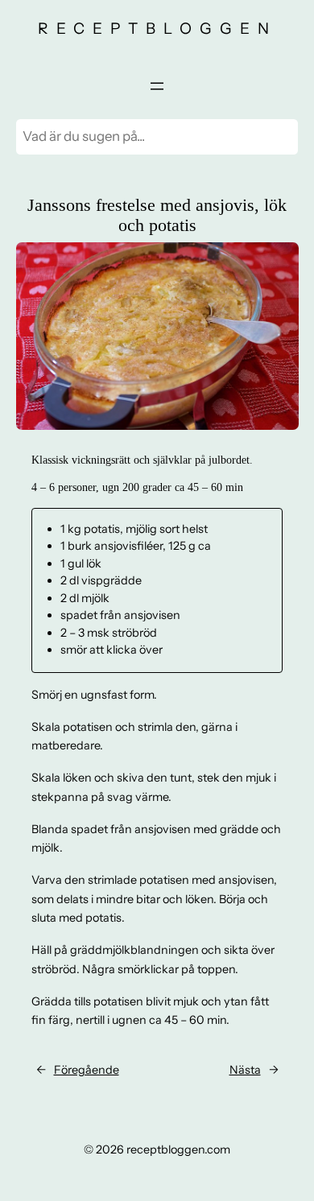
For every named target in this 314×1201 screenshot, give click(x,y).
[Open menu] (157, 86)
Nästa (245, 1070)
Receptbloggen (157, 28)
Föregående (86, 1070)
